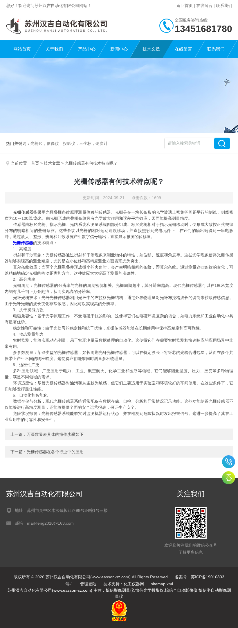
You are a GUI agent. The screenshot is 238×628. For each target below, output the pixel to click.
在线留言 (204, 5)
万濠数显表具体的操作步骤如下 (55, 434)
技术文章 (151, 48)
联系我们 (224, 5)
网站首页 (22, 48)
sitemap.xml (162, 584)
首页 (35, 163)
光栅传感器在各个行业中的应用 (55, 451)
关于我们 (54, 48)
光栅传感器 (23, 242)
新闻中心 (119, 48)
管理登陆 (88, 584)
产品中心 (86, 48)
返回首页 (184, 5)
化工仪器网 (134, 584)
